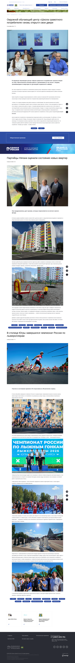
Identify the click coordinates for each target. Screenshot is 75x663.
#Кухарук (54, 598)
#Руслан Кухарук (37, 598)
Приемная (46, 8)
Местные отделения (37, 8)
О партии (8, 8)
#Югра (28, 598)
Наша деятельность (26, 8)
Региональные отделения (42, 635)
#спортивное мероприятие (37, 601)
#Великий (34, 128)
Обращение (41, 5)
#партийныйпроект (35, 327)
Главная (8, 14)
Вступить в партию (64, 8)
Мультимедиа (55, 8)
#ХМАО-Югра (20, 598)
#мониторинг (51, 327)
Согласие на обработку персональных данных (15, 659)
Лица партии (16, 8)
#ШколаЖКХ (26, 327)
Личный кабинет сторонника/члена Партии (58, 5)
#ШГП (41, 128)
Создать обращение (58, 137)
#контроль (44, 327)
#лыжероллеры (26, 601)
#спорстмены (47, 601)
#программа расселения (61, 327)
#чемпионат (18, 601)
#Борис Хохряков (46, 598)
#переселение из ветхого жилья (15, 327)
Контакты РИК (11, 638)
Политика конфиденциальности (13, 657)
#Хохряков (62, 598)
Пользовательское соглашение (12, 656)
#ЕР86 (13, 598)
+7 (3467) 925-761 (58, 637)
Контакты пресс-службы (27, 638)
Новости (20, 14)
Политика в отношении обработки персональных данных (17, 658)
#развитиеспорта (56, 601)
